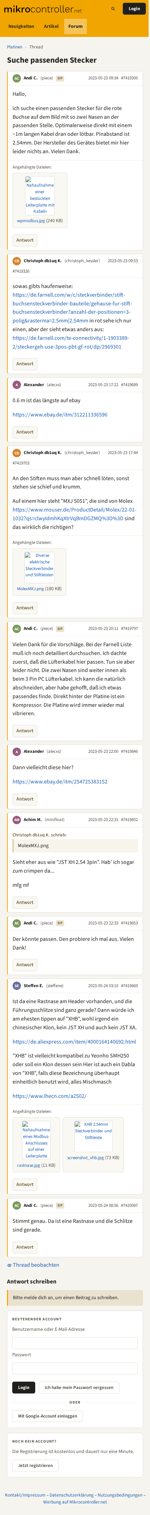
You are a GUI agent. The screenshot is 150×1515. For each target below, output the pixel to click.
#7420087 (129, 1205)
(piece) (46, 78)
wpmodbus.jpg (31, 221)
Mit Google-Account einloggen (47, 1416)
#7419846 (129, 751)
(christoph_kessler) (82, 261)
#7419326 (21, 271)
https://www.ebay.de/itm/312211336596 (60, 415)
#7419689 (129, 385)
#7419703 (21, 463)
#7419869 (129, 986)
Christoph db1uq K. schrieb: (40, 835)
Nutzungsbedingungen (120, 1495)
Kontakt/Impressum (25, 1495)
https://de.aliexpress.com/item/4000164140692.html (74, 1042)
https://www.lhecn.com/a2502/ (50, 1096)
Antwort (24, 240)
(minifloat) (55, 820)
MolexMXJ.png (30, 589)
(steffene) (54, 986)
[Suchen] (113, 8)
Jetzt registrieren (35, 1465)
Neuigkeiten (21, 26)
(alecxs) (54, 385)
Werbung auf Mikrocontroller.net (75, 1502)
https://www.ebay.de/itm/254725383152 (60, 782)
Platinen (14, 47)
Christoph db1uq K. (43, 261)
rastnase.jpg (28, 1165)
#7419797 (129, 628)
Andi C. (31, 78)
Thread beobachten (35, 1265)
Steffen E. (33, 986)
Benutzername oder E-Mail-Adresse (48, 1329)
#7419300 (129, 78)
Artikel (51, 26)
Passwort (21, 1354)
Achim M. (33, 820)
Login (134, 9)
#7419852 (129, 820)
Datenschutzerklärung (71, 1495)
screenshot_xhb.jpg (85, 1158)
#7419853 (129, 923)
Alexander (34, 385)
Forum (75, 26)
